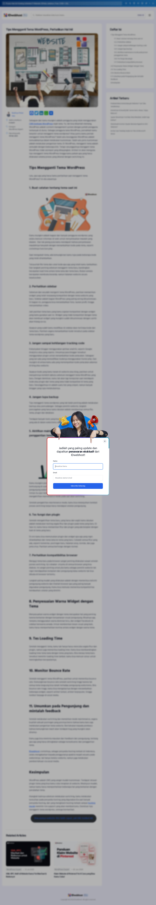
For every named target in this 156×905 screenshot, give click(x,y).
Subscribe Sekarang (78, 486)
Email (55, 472)
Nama (55, 461)
